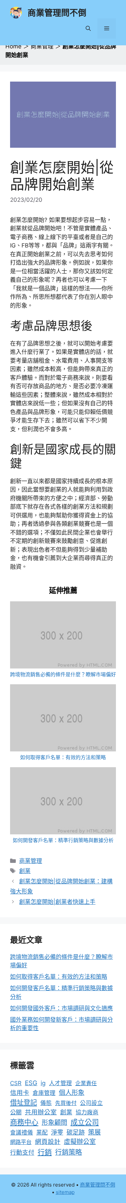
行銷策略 (68, 1152)
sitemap (65, 1192)
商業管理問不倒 (57, 13)
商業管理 (42, 46)
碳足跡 (76, 1132)
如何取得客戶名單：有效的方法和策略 (63, 757)
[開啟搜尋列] (88, 28)
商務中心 (24, 1122)
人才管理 (60, 1083)
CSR (16, 1083)
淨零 (57, 1132)
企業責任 (86, 1083)
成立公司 (85, 1122)
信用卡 (19, 1093)
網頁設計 (47, 1142)
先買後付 (66, 1103)
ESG (31, 1083)
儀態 (46, 1103)
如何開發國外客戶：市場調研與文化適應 (61, 1008)
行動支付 (22, 1152)
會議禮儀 (21, 1132)
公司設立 (91, 1103)
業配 (42, 1132)
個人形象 (71, 1093)
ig (43, 1082)
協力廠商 (87, 1112)
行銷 (45, 1152)
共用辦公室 (41, 1112)
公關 (16, 1112)
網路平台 (21, 1142)
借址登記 (23, 1102)
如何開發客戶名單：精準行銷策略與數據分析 (63, 840)
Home (13, 46)
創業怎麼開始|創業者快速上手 (57, 901)
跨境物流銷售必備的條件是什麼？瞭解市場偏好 (63, 674)
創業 (25, 871)
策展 (94, 1132)
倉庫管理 (44, 1093)
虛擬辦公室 (80, 1142)
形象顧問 (54, 1122)
